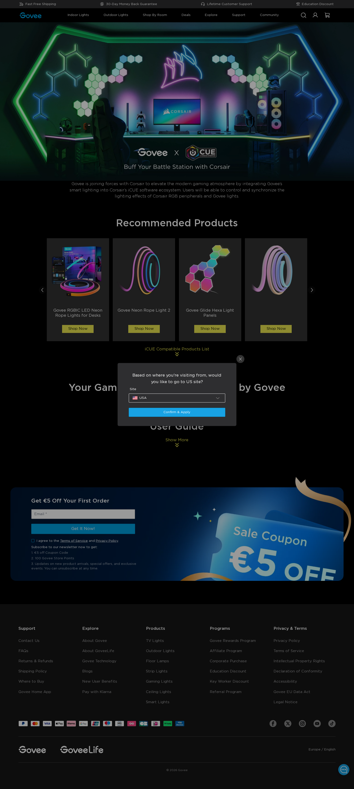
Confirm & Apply (176, 412)
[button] (177, 398)
